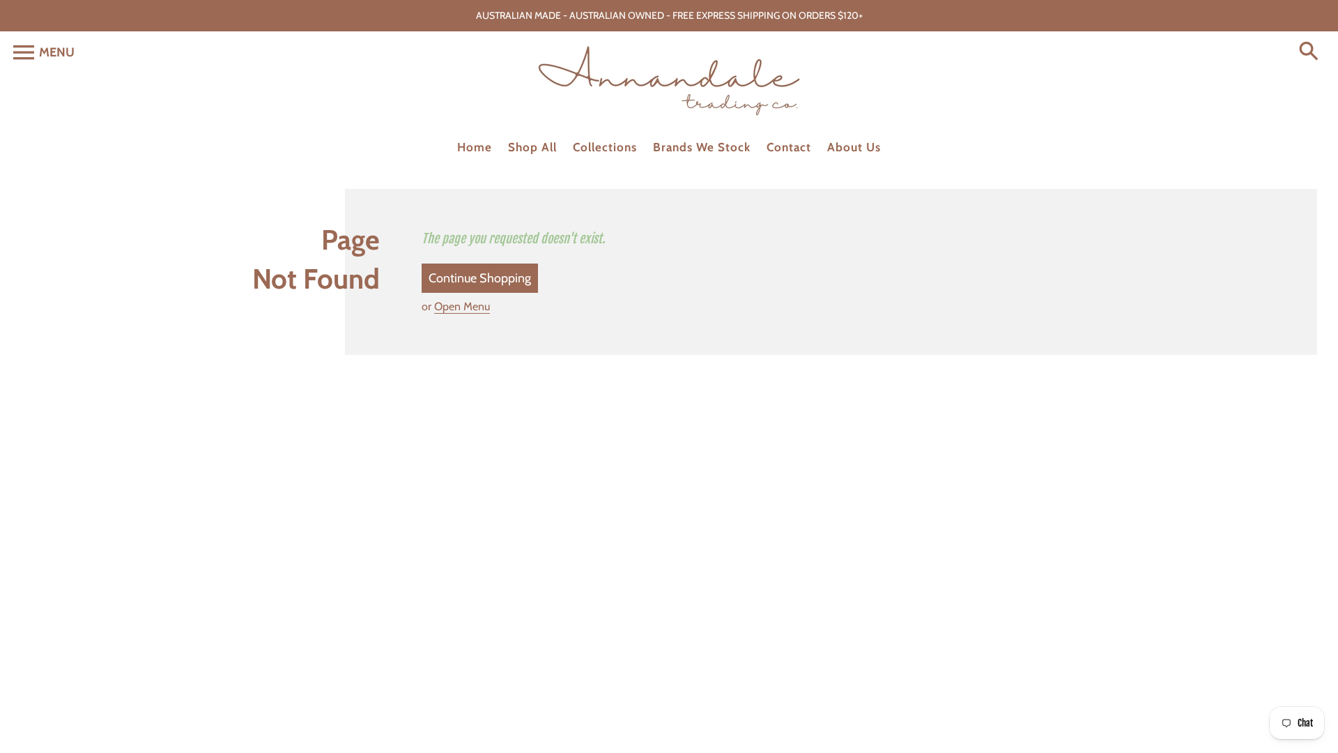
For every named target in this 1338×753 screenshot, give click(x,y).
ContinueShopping (480, 278)
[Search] (1311, 52)
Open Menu (462, 306)
